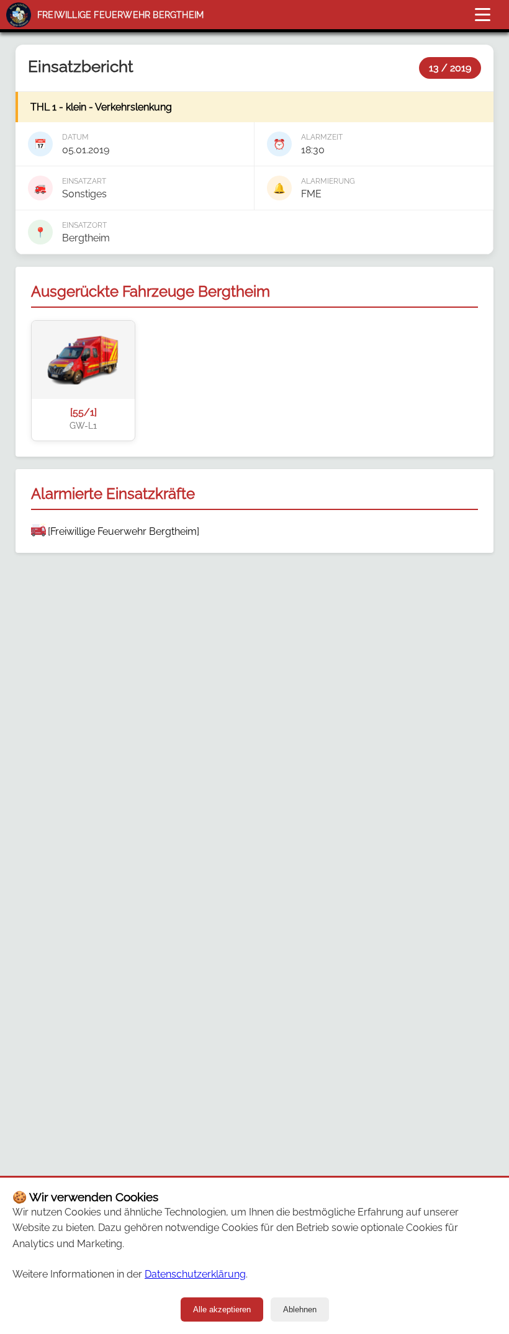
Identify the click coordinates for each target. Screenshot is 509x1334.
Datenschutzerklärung (195, 1274)
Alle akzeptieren (222, 1309)
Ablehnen (300, 1309)
